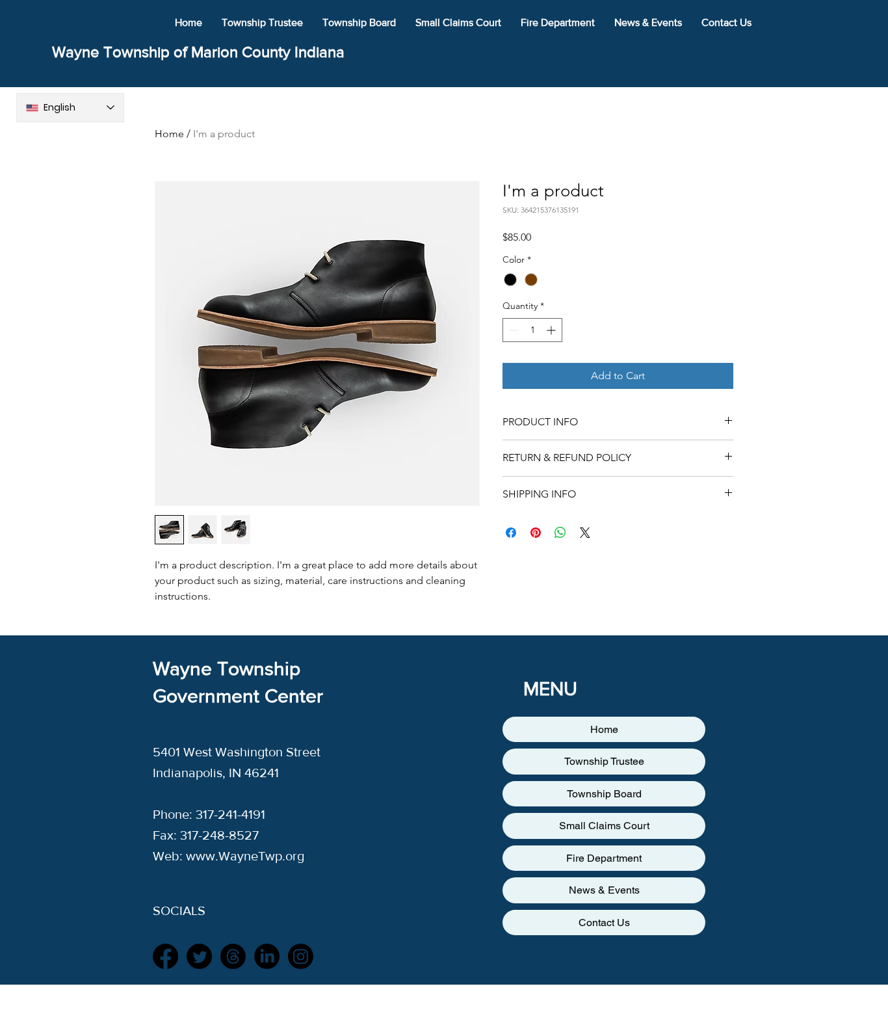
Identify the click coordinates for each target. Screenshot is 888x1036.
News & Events (604, 890)
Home (169, 133)
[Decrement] (512, 330)
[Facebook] (165, 956)
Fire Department (604, 858)
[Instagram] (300, 956)
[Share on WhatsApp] (560, 532)
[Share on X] (585, 532)
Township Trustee (604, 761)
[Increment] (552, 330)
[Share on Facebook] (511, 532)
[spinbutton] (532, 330)
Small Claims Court (604, 825)
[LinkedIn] (267, 956)
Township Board (604, 794)
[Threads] (233, 956)
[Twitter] (199, 956)
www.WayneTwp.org (245, 856)
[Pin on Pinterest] (535, 532)
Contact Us (604, 922)
